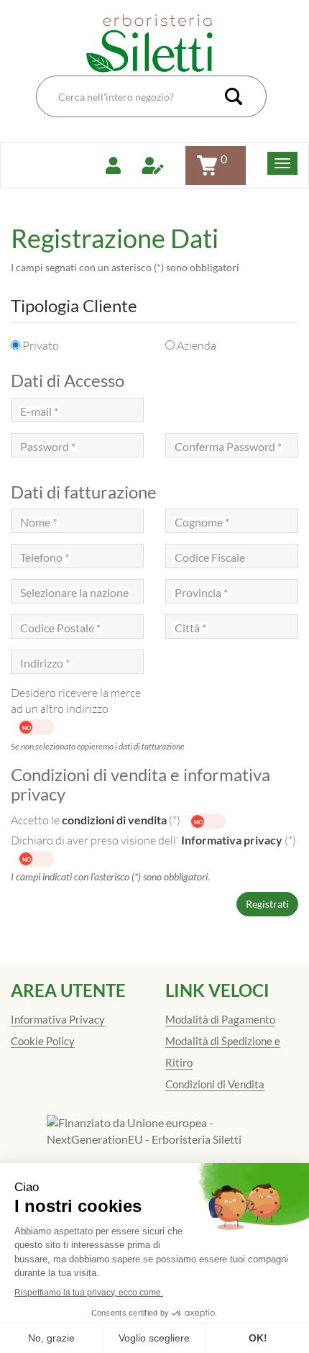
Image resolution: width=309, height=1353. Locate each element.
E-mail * (39, 411)
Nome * (38, 522)
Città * (190, 628)
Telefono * (44, 557)
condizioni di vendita (114, 819)
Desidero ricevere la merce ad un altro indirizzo (76, 700)
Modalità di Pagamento (220, 1019)
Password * (47, 446)
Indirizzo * (45, 663)
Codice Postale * (60, 628)
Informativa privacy (231, 840)
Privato (40, 345)
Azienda (196, 345)
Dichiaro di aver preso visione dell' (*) (153, 840)
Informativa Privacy (58, 1019)
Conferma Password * (228, 446)
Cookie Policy (43, 1040)
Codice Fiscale (210, 557)
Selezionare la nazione (74, 592)
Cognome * (202, 522)
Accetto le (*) (97, 820)
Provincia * (201, 592)
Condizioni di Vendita (214, 1084)
